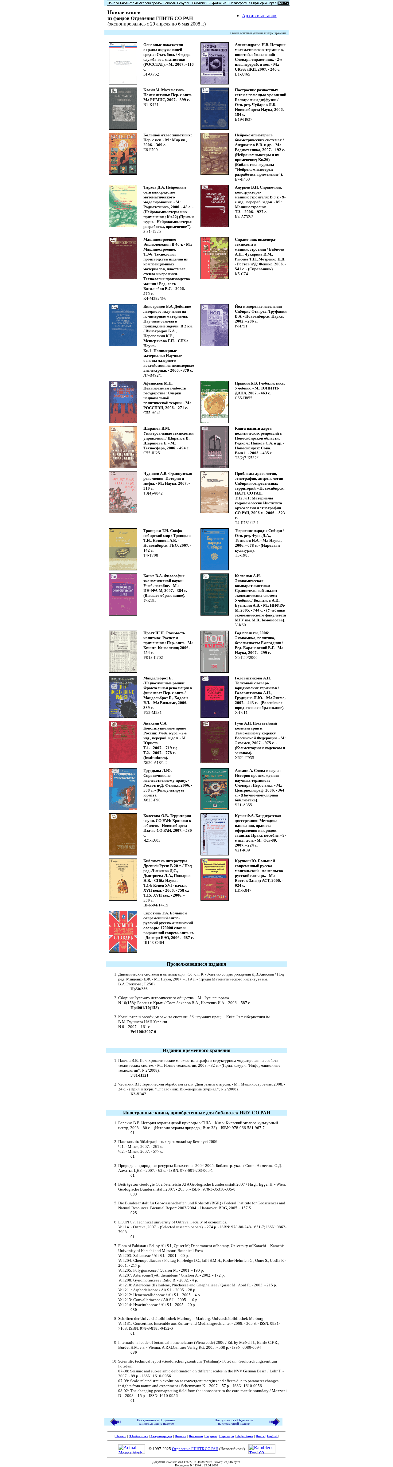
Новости (180, 1436)
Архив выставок (259, 15)
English (272, 1436)
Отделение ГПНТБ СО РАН (195, 1448)
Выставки (196, 1436)
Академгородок (161, 1436)
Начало (120, 1436)
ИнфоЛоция (244, 1436)
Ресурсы (211, 1436)
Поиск (260, 1436)
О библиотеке (138, 1436)
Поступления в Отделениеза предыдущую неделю (156, 1421)
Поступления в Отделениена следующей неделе (234, 1421)
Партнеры (226, 1436)
